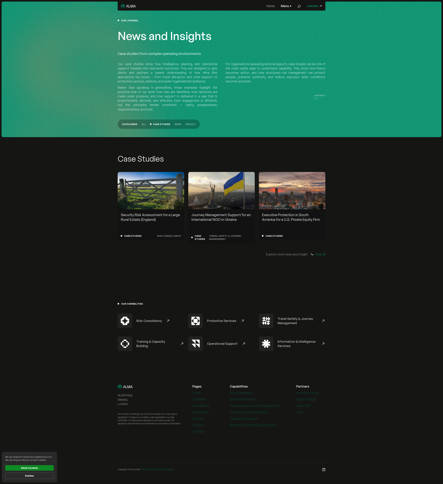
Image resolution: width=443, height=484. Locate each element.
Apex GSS (303, 406)
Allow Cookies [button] (29, 468)
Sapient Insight (306, 399)
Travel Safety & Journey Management (255, 406)
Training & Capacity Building (248, 412)
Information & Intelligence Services (253, 425)
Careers (198, 425)
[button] (286, 6)
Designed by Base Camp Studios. (158, 469)
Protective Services (243, 399)
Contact (198, 431)
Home (270, 6)
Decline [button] (29, 475)
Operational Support (244, 418)
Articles (197, 418)
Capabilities (200, 412)
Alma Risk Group (307, 393)
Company (199, 399)
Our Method (200, 406)
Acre (299, 412)
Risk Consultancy (241, 393)
